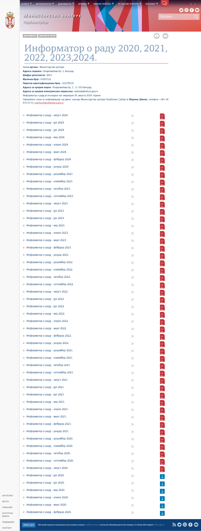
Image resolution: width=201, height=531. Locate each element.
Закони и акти (47, 36)
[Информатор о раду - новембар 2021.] (162, 359)
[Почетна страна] (10, 20)
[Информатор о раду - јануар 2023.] (162, 256)
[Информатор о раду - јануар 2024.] (162, 168)
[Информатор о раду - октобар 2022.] (162, 278)
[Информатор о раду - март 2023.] (162, 241)
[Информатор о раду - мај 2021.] (162, 403)
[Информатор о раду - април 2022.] (162, 322)
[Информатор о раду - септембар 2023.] (162, 197)
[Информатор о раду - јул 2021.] (162, 388)
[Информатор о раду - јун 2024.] (162, 131)
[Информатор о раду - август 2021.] (162, 381)
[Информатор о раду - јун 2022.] (162, 307)
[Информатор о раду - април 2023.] (162, 234)
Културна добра (7, 514)
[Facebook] (192, 10)
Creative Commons (92, 525)
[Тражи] (196, 17)
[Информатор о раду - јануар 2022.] (162, 344)
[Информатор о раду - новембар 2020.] (162, 447)
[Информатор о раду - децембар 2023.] (162, 175)
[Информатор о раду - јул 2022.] (162, 300)
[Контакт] (165, 4)
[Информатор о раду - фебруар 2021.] (162, 425)
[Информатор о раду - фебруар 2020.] (162, 513)
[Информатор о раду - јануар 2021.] (162, 432)
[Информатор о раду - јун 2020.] (162, 484)
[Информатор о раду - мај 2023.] (162, 227)
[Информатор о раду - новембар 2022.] (162, 271)
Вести (5, 502)
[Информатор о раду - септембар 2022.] (162, 285)
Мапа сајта (29, 525)
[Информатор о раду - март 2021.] (162, 418)
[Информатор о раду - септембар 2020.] (162, 462)
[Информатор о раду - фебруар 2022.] (162, 337)
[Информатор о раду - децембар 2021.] (162, 351)
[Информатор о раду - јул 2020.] (162, 476)
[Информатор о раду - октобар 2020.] (162, 454)
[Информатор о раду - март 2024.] (162, 153)
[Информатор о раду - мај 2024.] (162, 138)
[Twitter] (181, 10)
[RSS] (174, 524)
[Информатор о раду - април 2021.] (162, 410)
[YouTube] (197, 10)
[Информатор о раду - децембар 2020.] (162, 440)
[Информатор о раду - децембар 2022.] (162, 263)
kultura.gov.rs (159, 525)
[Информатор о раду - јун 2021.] (162, 396)
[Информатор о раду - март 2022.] (162, 329)
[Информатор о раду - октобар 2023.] (162, 190)
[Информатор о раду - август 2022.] (162, 293)
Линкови (7, 507)
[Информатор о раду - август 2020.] (162, 469)
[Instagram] (186, 10)
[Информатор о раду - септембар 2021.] (162, 374)
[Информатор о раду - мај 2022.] (162, 315)
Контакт (7, 528)
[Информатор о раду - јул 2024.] (162, 124)
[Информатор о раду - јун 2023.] (162, 219)
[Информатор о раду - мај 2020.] (162, 491)
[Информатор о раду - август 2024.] (162, 116)
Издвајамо (8, 522)
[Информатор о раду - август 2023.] (162, 205)
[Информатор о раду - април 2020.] (162, 498)
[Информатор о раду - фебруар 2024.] (162, 160)
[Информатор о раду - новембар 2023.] (162, 182)
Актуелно (7, 496)
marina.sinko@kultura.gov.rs (49, 103)
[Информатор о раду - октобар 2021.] (162, 366)
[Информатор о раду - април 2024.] (162, 146)
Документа (30, 36)
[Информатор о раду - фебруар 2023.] (162, 249)
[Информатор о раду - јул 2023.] (162, 212)
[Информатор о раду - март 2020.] (162, 506)
